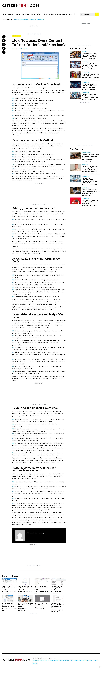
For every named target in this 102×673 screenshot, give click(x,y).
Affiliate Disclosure (77, 660)
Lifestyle (39, 14)
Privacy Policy (64, 660)
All (75, 14)
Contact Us (54, 660)
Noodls (95, 660)
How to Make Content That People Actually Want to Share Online (89, 55)
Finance (17, 14)
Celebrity (47, 14)
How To (32, 14)
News (70, 14)
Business (11, 14)
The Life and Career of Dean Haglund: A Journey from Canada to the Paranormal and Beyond (90, 169)
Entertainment (56, 14)
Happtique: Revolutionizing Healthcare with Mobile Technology (90, 180)
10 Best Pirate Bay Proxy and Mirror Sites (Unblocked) (90, 201)
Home (5, 14)
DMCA (35, 663)
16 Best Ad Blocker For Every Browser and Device (91, 190)
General (64, 14)
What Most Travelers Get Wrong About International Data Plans (90, 75)
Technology (25, 14)
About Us (36, 660)
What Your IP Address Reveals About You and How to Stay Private (89, 85)
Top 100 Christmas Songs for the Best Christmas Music (90, 156)
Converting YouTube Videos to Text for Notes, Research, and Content (90, 65)
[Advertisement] (34, 30)
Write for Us (44, 660)
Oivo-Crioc (89, 660)
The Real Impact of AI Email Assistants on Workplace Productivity (90, 96)
